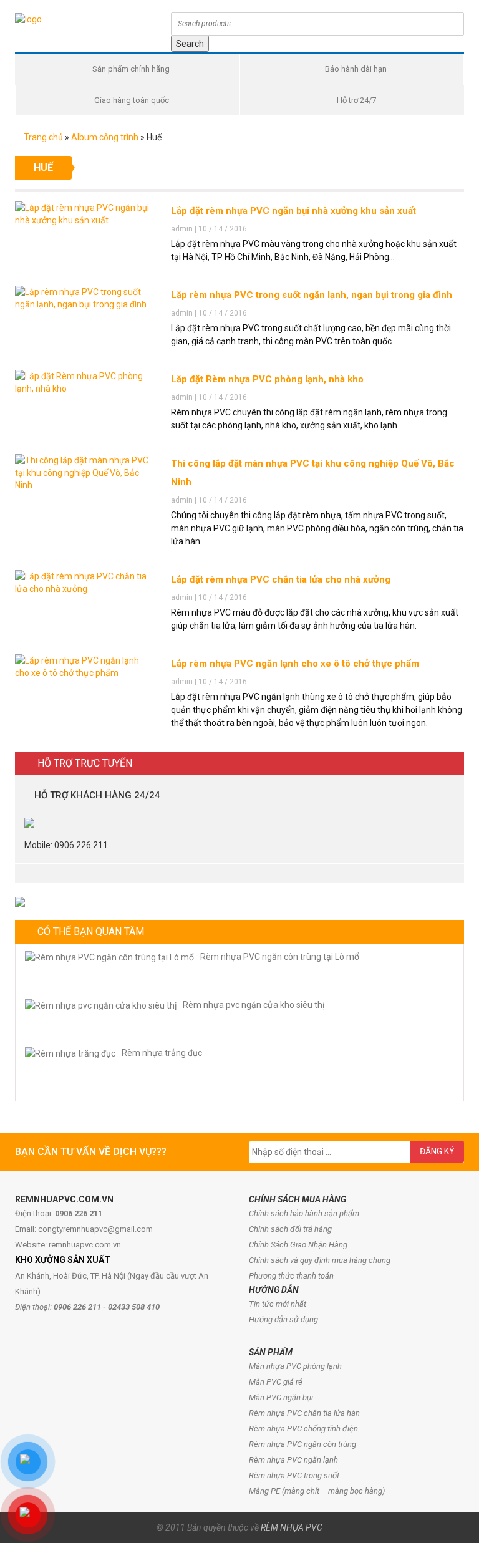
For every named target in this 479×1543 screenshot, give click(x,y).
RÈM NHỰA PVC (291, 1527)
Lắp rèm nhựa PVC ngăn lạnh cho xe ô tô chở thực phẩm (295, 663)
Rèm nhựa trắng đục (162, 1053)
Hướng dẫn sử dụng (283, 1319)
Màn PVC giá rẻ (275, 1381)
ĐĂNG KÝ (437, 1151)
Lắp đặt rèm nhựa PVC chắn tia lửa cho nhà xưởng (280, 579)
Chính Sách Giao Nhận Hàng (298, 1244)
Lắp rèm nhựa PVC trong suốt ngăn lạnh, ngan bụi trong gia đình (311, 295)
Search (190, 44)
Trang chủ (42, 137)
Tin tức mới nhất (277, 1303)
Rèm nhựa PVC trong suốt (294, 1475)
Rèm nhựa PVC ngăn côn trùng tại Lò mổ (279, 957)
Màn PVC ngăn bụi (281, 1397)
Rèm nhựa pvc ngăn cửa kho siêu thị (253, 1005)
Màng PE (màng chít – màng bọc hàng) (317, 1491)
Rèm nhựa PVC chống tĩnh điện (303, 1428)
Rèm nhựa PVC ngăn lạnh (293, 1459)
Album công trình (104, 137)
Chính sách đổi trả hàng (290, 1229)
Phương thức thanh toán (291, 1275)
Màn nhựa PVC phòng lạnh (295, 1366)
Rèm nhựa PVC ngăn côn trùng (302, 1444)
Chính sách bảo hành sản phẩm (304, 1213)
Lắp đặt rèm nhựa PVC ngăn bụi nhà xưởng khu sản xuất (293, 210)
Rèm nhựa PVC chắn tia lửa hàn (304, 1413)
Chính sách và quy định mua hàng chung (319, 1260)
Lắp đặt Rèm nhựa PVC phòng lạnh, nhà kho (267, 379)
